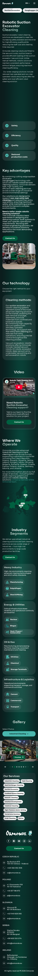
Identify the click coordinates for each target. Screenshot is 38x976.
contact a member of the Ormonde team (18, 481)
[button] (5, 767)
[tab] (12, 10)
